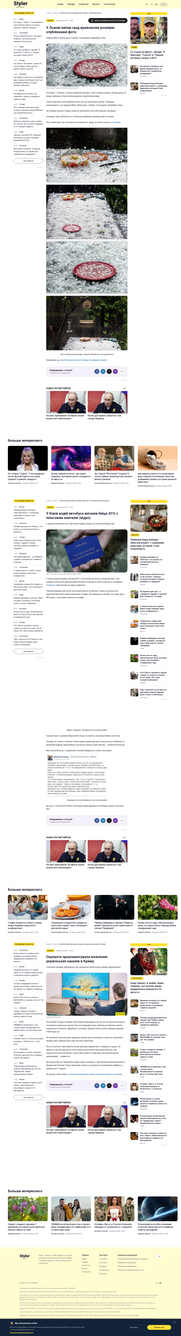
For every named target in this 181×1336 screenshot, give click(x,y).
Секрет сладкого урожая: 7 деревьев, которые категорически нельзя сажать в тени (28, 1014)
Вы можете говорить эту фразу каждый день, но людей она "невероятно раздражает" (27, 151)
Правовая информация (127, 1266)
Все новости (28, 161)
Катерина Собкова (14, 483)
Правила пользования (127, 1263)
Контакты (103, 1263)
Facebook (50, 585)
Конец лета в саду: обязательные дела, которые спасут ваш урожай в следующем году (28, 614)
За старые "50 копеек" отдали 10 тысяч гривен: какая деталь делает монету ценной (28, 66)
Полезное (84, 4)
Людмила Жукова (57, 483)
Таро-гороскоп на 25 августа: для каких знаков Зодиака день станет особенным (28, 642)
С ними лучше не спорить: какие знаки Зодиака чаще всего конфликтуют (27, 573)
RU (156, 4)
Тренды (71, 4)
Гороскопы (109, 4)
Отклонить (134, 1327)
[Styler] (21, 4)
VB (115, 371)
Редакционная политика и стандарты (133, 1259)
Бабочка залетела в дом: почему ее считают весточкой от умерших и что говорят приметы (28, 124)
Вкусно (96, 4)
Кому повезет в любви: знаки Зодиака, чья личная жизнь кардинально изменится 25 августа (26, 957)
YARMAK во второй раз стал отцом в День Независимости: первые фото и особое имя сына (28, 1027)
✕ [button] (174, 1322)
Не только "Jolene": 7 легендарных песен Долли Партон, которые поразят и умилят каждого (28, 25)
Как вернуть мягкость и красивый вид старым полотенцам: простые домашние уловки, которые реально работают (28, 81)
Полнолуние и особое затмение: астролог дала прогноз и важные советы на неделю (28, 1055)
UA (152, 4)
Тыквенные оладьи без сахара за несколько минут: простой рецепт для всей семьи (28, 587)
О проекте (103, 1259)
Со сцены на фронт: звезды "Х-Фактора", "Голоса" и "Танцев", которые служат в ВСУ (27, 52)
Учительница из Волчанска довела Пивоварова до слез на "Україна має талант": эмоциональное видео (27, 1070)
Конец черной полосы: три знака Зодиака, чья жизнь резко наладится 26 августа (28, 39)
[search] (146, 4)
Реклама (102, 1274)
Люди (60, 4)
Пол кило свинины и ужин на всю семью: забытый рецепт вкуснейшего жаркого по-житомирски (28, 1086)
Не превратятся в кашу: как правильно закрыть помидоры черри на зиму (27, 96)
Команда (103, 1266)
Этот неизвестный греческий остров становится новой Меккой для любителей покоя (28, 110)
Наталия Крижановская (102, 483)
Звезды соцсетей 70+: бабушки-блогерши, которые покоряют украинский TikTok (27, 138)
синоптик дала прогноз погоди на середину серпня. (83, 360)
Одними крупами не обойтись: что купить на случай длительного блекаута (28, 529)
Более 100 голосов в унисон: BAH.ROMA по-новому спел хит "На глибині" (28, 1000)
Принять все (159, 1327)
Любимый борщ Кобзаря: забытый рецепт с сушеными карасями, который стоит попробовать (153, 87)
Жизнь (55, 13)
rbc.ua (164, 4)
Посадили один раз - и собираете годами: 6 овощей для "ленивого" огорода (28, 559)
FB (97, 371)
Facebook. (116, 122)
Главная (49, 13)
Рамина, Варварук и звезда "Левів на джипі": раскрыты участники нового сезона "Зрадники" (28, 600)
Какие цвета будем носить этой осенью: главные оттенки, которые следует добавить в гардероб (27, 544)
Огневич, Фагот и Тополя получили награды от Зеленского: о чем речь (28, 1041)
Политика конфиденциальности (131, 1270)
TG (103, 371)
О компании (104, 1270)
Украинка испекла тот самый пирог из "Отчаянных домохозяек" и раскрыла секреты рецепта (28, 972)
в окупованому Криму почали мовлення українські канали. (95, 1074)
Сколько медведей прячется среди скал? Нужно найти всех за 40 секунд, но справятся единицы (28, 986)
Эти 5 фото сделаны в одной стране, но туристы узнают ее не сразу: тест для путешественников (28, 628)
